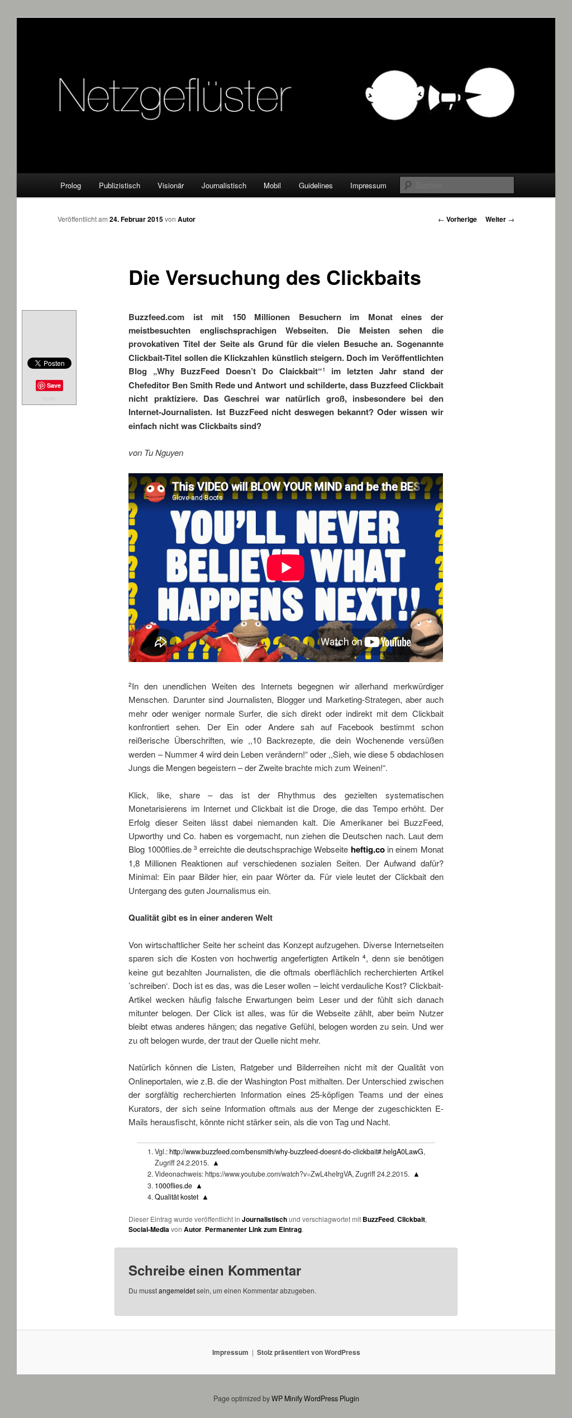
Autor (187, 219)
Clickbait (411, 1219)
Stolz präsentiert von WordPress (308, 1352)
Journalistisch (224, 185)
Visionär (171, 185)
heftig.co (368, 849)
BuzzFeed (378, 1219)
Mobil (272, 185)
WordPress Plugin (331, 1398)
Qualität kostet (176, 1197)
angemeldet (177, 1290)
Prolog (70, 185)
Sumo (49, 399)
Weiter (499, 219)
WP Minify (286, 1398)
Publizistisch (119, 185)
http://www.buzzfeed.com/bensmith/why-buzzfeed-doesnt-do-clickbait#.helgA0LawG (296, 1151)
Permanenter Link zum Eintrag (253, 1229)
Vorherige (457, 219)
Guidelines (316, 185)
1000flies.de (173, 1186)
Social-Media (148, 1229)
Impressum (368, 185)
